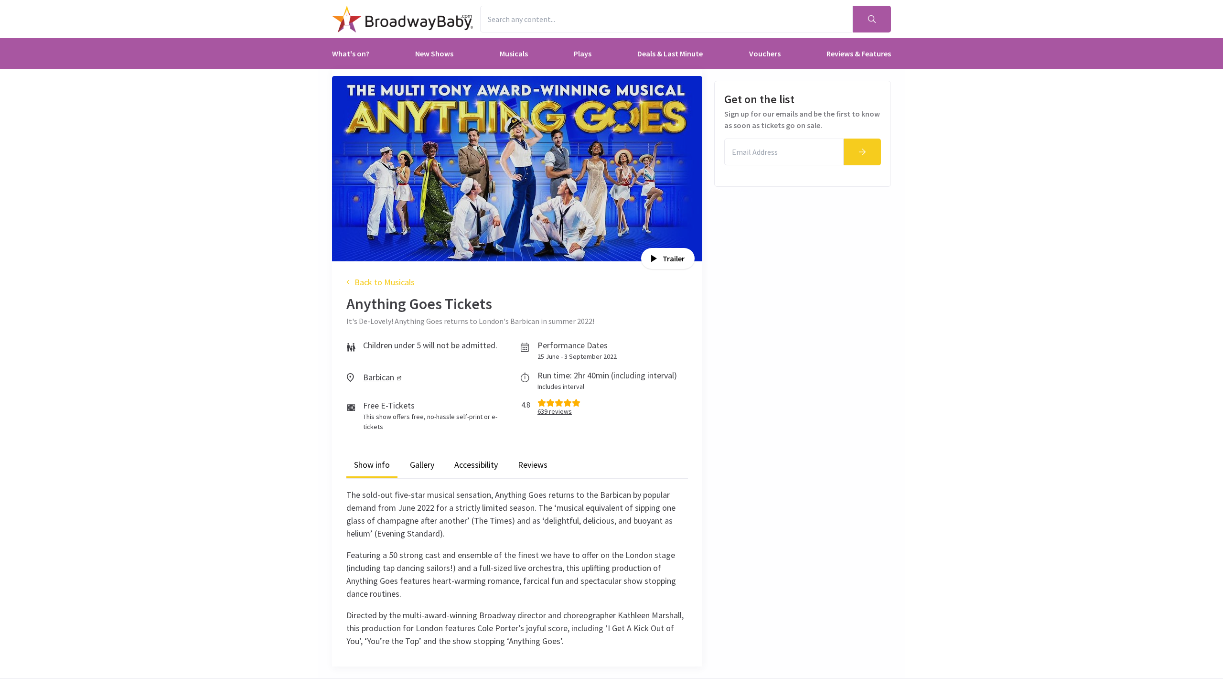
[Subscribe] (862, 152)
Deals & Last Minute (670, 53)
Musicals (514, 53)
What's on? (350, 53)
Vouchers (765, 53)
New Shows (434, 53)
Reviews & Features (858, 53)
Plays (582, 53)
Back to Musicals (384, 282)
